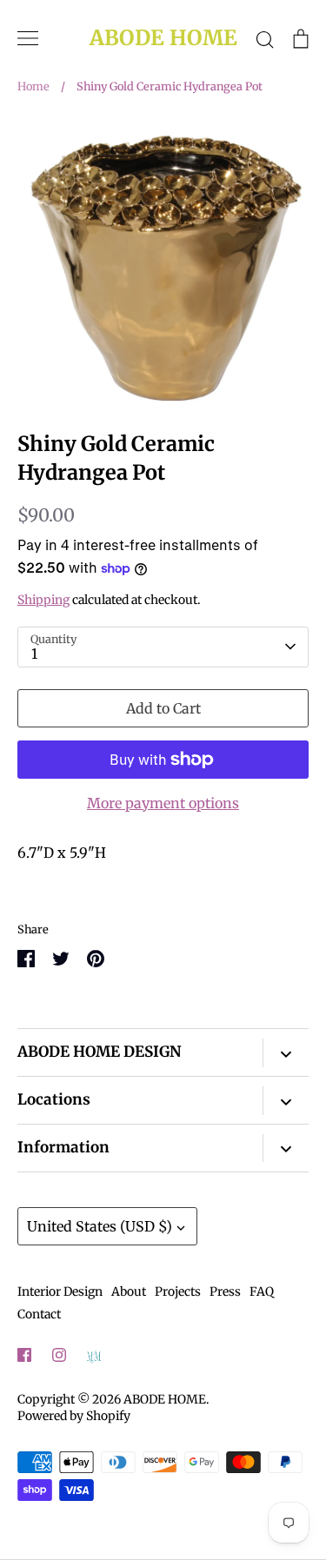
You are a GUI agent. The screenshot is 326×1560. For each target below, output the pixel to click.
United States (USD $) (99, 1226)
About (128, 1291)
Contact (39, 1314)
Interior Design (60, 1291)
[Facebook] (24, 1355)
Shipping (43, 599)
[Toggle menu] (28, 38)
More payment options (163, 803)
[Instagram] (59, 1355)
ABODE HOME (163, 38)
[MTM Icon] (94, 1356)
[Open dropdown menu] (286, 1053)
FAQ (261, 1291)
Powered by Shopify (73, 1416)
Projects (178, 1291)
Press (225, 1291)
